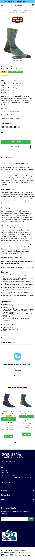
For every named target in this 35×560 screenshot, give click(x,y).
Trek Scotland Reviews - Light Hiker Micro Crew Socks (18, 267)
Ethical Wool (6, 331)
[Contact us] (27, 5)
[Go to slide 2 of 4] (16, 375)
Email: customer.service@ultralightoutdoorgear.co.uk (16, 478)
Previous (3, 409)
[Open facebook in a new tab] (2, 482)
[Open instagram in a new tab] (6, 482)
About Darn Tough (8, 328)
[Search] (5, 5)
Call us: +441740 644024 (8, 476)
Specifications (24, 163)
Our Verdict (9, 163)
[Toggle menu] (2, 5)
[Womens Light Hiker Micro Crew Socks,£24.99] (8, 400)
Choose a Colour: (7, 124)
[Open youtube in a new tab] (10, 482)
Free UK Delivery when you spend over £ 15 (17, 1)
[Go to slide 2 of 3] (17, 442)
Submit (31, 518)
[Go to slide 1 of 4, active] (14, 375)
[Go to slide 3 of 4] (18, 375)
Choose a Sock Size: (7, 115)
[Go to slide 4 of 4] (20, 375)
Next (32, 409)
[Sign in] (30, 5)
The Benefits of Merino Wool (11, 329)
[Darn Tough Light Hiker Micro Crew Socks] (14, 60)
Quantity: (4, 132)
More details (17, 370)
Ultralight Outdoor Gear (16, 257)
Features (16, 163)
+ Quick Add (8, 436)
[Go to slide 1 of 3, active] (15, 442)
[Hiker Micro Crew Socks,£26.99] (26, 400)
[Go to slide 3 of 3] (19, 442)
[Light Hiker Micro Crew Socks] (13, 60)
